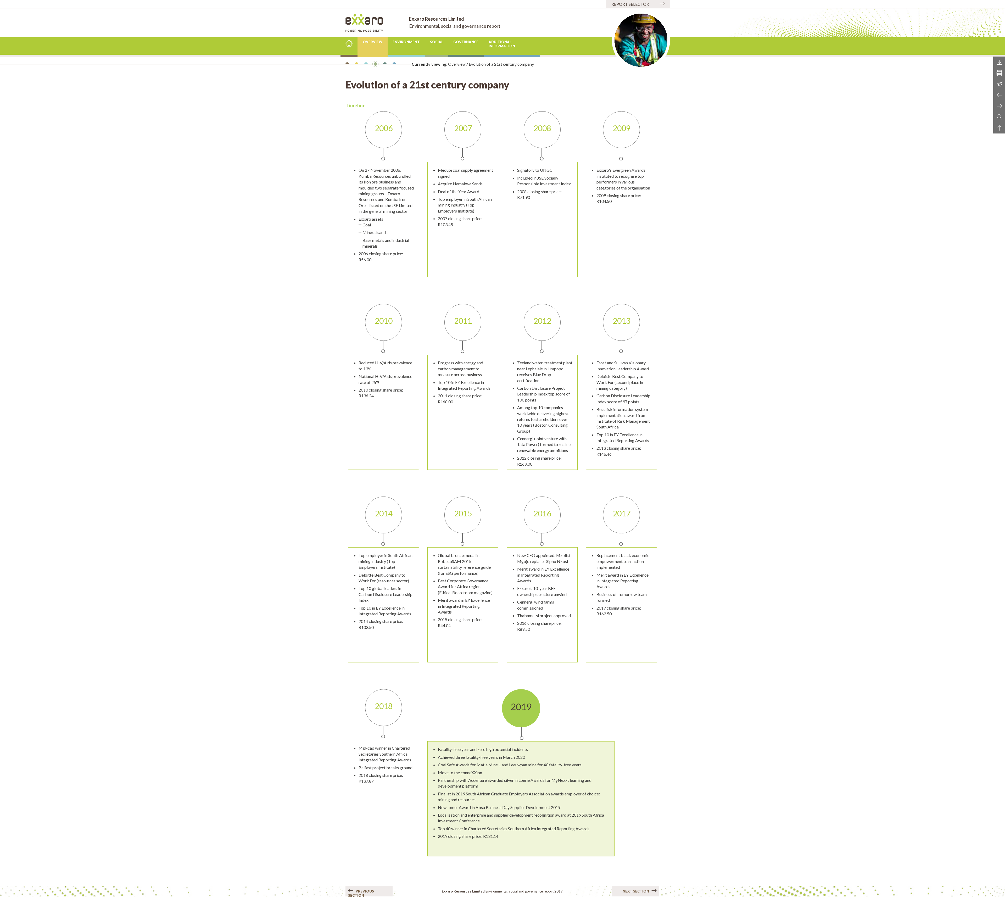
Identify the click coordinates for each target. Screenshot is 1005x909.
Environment (406, 42)
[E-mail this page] (999, 84)
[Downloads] (999, 62)
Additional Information (502, 44)
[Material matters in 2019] (999, 106)
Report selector (630, 4)
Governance (465, 42)
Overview (372, 42)
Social (436, 42)
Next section (637, 891)
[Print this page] (999, 73)
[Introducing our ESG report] (999, 95)
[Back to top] (999, 127)
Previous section (361, 892)
